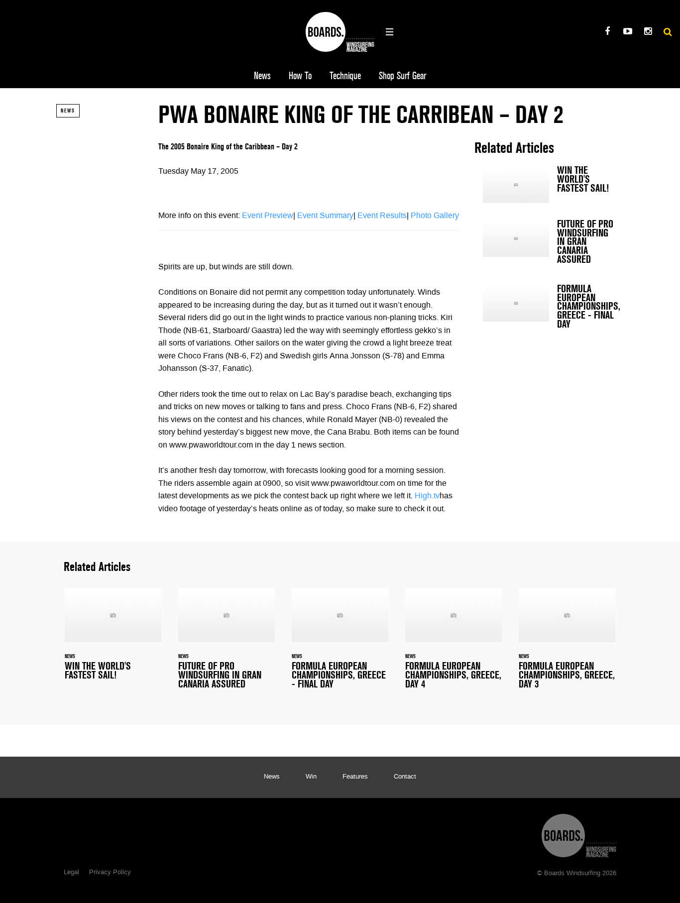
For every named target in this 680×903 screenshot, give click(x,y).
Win (311, 777)
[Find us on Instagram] (648, 32)
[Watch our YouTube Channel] (627, 32)
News (262, 76)
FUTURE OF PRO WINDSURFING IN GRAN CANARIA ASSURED (549, 244)
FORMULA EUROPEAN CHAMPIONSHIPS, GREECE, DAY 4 (453, 644)
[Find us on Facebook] (607, 32)
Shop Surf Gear (402, 76)
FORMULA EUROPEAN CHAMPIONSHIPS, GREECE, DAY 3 (567, 644)
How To (300, 76)
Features (355, 777)
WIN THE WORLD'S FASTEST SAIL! (549, 184)
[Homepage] (579, 833)
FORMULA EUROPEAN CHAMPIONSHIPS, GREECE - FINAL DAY (549, 309)
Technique (345, 76)
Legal (71, 873)
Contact (405, 777)
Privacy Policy (110, 873)
